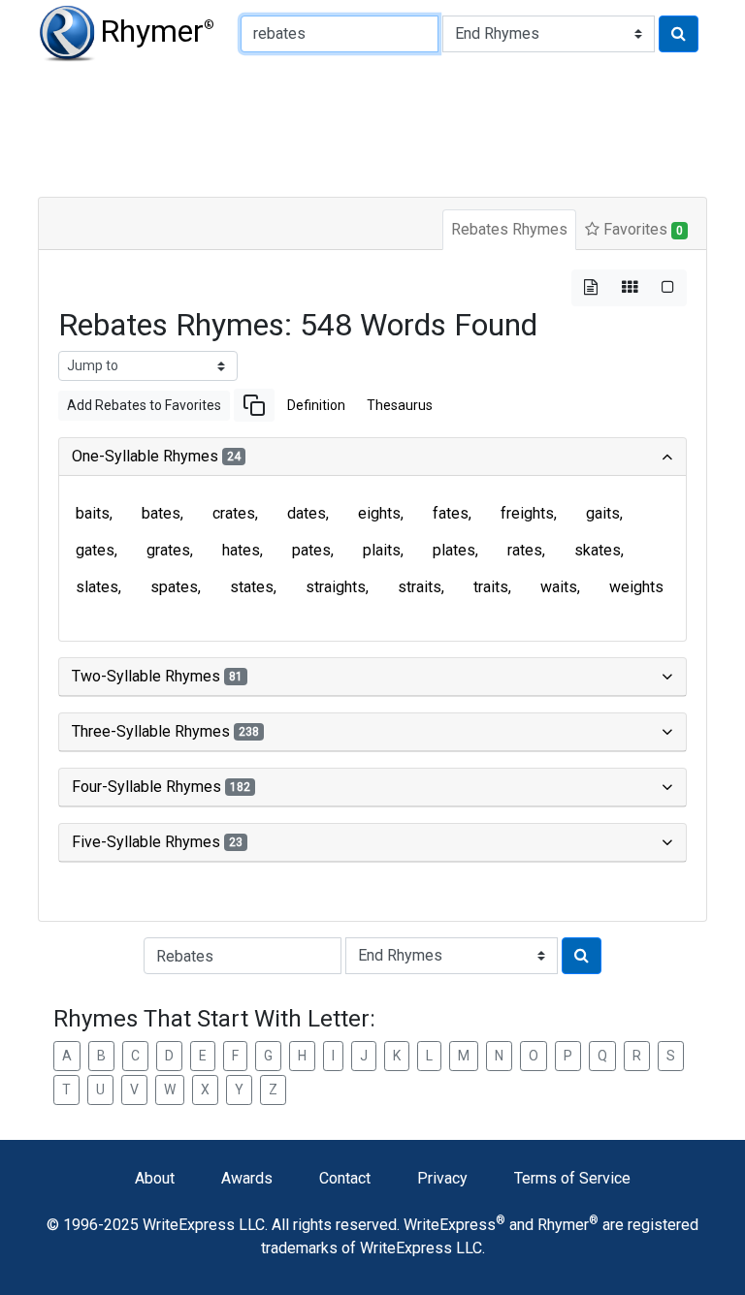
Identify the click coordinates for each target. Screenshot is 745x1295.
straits (419, 587)
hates (241, 550)
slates (97, 587)
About (155, 1178)
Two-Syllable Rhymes (157, 676)
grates (168, 550)
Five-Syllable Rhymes (157, 842)
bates (161, 513)
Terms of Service (572, 1178)
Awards (247, 1178)
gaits (603, 513)
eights (379, 513)
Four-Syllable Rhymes (161, 786)
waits (558, 587)
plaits (382, 550)
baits (93, 513)
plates (454, 550)
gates (95, 550)
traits (490, 587)
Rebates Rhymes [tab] (509, 229)
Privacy (442, 1178)
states (252, 587)
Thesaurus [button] (400, 405)
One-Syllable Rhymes (156, 456)
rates (524, 550)
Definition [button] (316, 405)
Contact (345, 1178)
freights (527, 513)
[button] (254, 405)
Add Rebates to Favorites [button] (144, 405)
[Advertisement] (372, 126)
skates (597, 550)
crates (233, 513)
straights (336, 587)
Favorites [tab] (641, 229)
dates (306, 513)
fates (451, 513)
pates (311, 550)
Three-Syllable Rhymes (165, 731)
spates (174, 587)
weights (636, 587)
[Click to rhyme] (678, 34)
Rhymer (157, 31)
